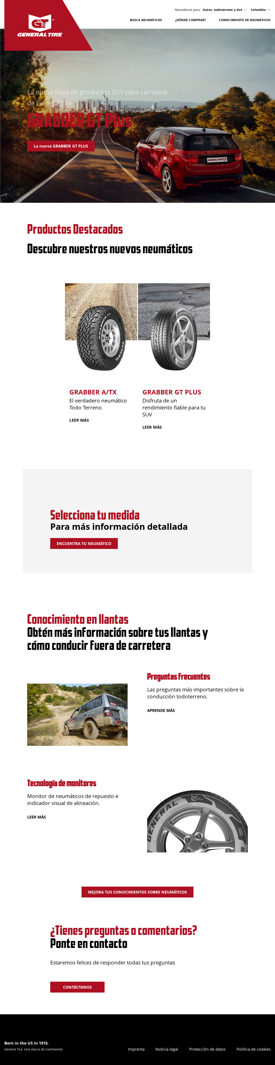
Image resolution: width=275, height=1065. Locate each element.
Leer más (36, 817)
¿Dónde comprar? (190, 20)
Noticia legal (166, 1049)
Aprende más (161, 710)
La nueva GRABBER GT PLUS (61, 146)
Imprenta (136, 1049)
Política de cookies (254, 1049)
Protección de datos (207, 1049)
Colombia (258, 10)
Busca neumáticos (146, 20)
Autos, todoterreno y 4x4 (222, 9)
